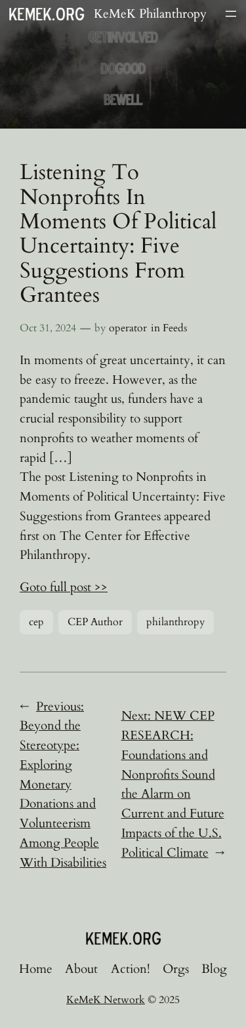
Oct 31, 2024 (48, 328)
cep (36, 622)
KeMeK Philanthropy (150, 13)
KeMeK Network (105, 1000)
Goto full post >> (64, 587)
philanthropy (175, 622)
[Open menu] (231, 14)
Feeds (175, 328)
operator (128, 328)
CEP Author (95, 622)
